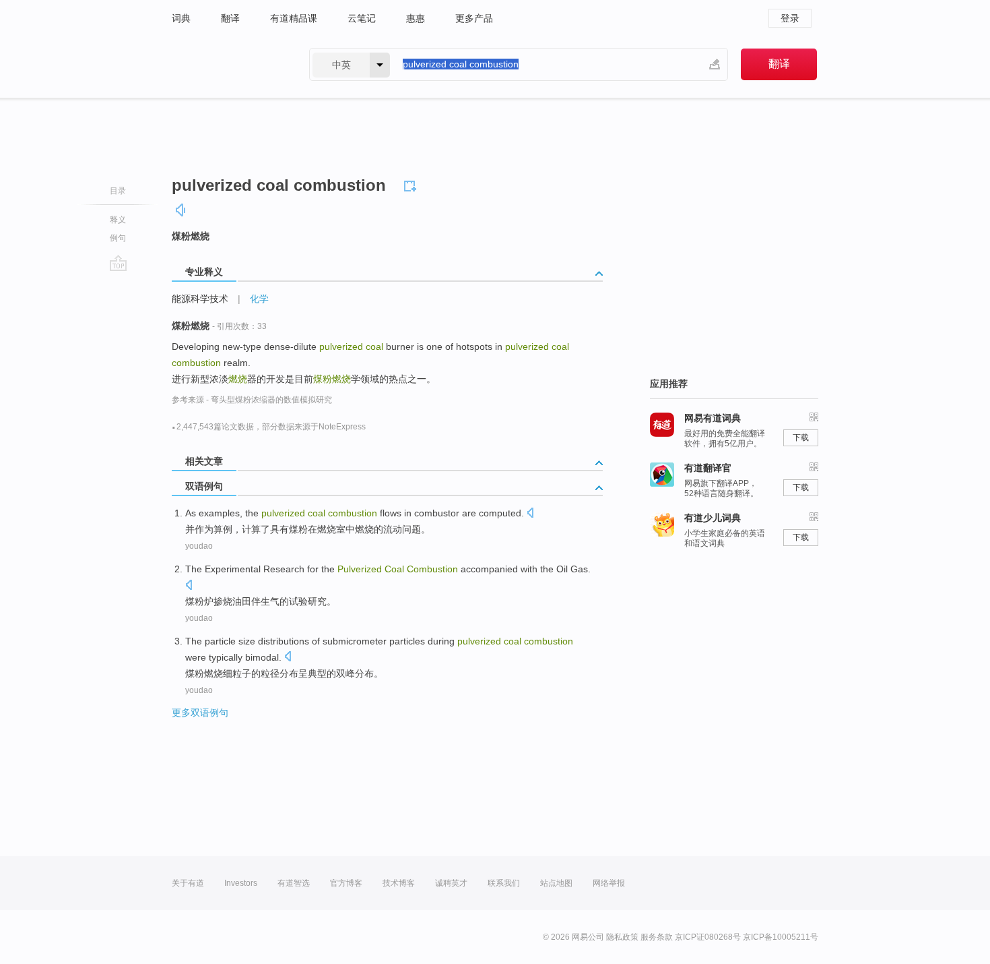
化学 (259, 298)
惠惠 (415, 18)
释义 (118, 219)
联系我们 (504, 883)
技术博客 (399, 883)
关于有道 (188, 883)
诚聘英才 (451, 883)
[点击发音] (530, 514)
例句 (118, 238)
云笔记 (362, 18)
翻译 (230, 18)
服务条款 (656, 937)
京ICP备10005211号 (780, 937)
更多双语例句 (200, 712)
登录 (790, 18)
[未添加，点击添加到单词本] (412, 184)
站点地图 (556, 883)
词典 (181, 18)
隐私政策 (622, 937)
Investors (240, 883)
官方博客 (346, 883)
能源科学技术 (200, 298)
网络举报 (609, 883)
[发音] (181, 210)
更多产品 (474, 18)
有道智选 (293, 883)
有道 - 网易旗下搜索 (227, 64)
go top (118, 263)
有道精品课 (293, 18)
